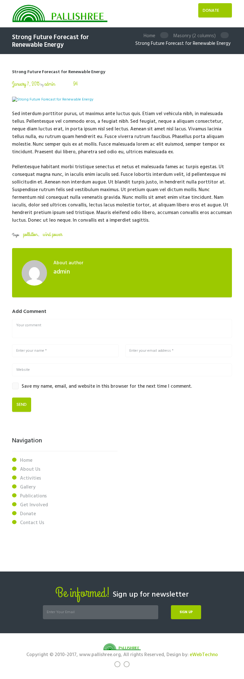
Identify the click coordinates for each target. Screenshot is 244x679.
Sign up (186, 612)
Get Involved (34, 505)
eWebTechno (204, 655)
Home (149, 36)
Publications (33, 496)
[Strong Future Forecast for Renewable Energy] (122, 99)
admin (49, 84)
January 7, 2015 (26, 84)
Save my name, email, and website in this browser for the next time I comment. (107, 386)
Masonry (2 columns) (194, 36)
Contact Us (32, 523)
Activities (30, 478)
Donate (211, 10)
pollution (30, 235)
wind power (52, 235)
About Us (30, 469)
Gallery (28, 487)
